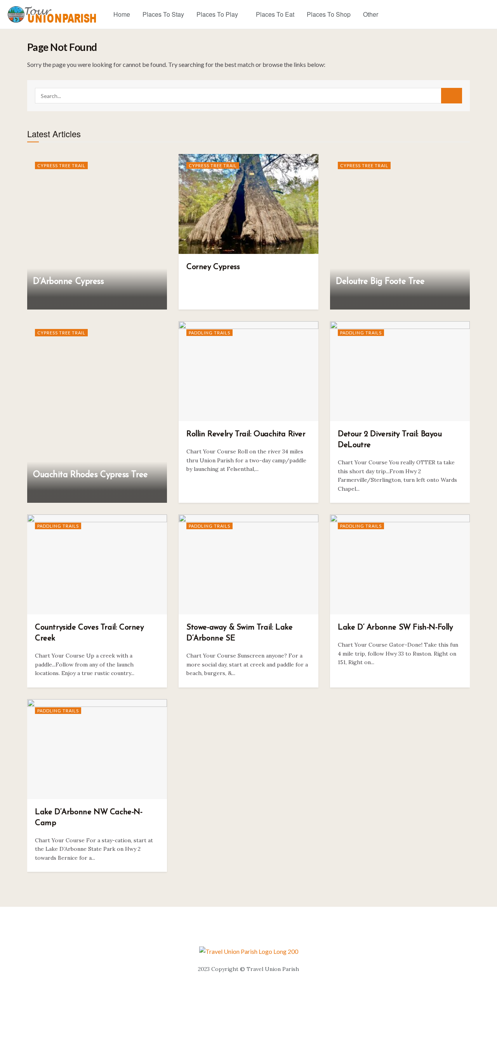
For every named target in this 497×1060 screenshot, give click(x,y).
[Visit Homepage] (52, 14)
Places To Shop (329, 14)
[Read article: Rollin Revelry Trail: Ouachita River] (248, 371)
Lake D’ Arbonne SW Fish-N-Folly (395, 627)
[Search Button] (451, 95)
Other (370, 14)
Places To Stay (163, 14)
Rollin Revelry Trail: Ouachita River (246, 434)
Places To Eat (275, 14)
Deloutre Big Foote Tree (380, 281)
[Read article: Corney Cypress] (248, 204)
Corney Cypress (213, 267)
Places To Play (217, 14)
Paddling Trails (209, 332)
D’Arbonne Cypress (68, 281)
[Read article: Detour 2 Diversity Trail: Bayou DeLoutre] (400, 371)
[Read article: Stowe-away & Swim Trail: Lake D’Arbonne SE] (248, 564)
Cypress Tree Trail (61, 165)
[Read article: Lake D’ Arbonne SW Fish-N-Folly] (400, 564)
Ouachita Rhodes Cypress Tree (90, 475)
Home (121, 14)
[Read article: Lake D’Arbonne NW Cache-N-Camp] (97, 749)
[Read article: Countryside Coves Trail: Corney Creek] (97, 564)
